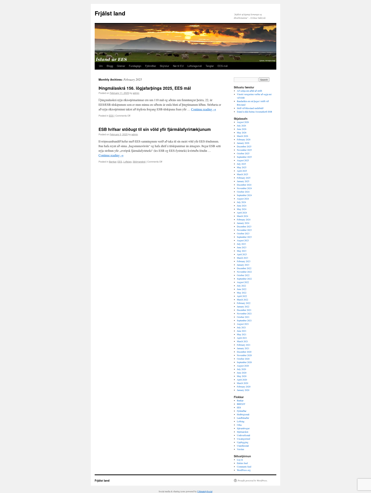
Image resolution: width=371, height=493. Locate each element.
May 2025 (241, 167)
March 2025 (242, 174)
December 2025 (244, 146)
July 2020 (241, 369)
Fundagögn (135, 66)
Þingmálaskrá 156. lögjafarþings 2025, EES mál (145, 88)
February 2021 (243, 344)
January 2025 (243, 181)
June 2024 (241, 205)
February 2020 (243, 386)
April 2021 (242, 337)
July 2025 (241, 163)
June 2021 (241, 330)
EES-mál (223, 66)
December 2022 (244, 268)
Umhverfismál (243, 435)
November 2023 (244, 229)
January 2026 (243, 142)
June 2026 (241, 128)
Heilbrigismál (243, 414)
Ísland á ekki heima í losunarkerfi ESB (254, 111)
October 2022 (243, 275)
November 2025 (244, 149)
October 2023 (243, 233)
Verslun (240, 449)
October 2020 (243, 358)
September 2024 (244, 195)
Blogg (110, 66)
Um (101, 66)
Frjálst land (110, 13)
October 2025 (243, 153)
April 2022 (242, 296)
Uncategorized (243, 438)
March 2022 (242, 299)
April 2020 (242, 379)
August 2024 (243, 198)
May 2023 (241, 250)
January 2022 (243, 306)
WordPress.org (244, 470)
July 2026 (241, 125)
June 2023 (241, 247)
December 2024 (244, 184)
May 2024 (241, 209)
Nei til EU (178, 66)
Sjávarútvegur (243, 428)
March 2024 (242, 216)
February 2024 (243, 219)
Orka (239, 424)
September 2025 (244, 156)
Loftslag (127, 161)
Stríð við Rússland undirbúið (250, 108)
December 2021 (244, 309)
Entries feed (242, 463)
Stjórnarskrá (139, 161)
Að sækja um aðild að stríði (249, 90)
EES (111, 115)
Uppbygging (242, 442)
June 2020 (241, 372)
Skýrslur (164, 66)
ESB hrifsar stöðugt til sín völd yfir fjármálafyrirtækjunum (155, 129)
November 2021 (244, 313)
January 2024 (243, 222)
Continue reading (203, 109)
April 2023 (242, 254)
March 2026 (242, 135)
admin (136, 93)
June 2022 (241, 289)
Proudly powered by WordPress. (253, 480)
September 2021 (244, 320)
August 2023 (243, 240)
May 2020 (241, 376)
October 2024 (243, 191)
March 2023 (242, 257)
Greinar (121, 66)
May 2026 (241, 132)
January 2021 (243, 348)
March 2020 (242, 383)
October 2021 (243, 316)
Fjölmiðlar (150, 66)
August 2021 (243, 323)
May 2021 (241, 334)
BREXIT (241, 403)
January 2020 (243, 390)
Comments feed (244, 466)
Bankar (112, 161)
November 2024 (244, 188)
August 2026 (243, 122)
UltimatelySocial (204, 491)
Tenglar (210, 66)
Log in (240, 459)
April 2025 (242, 170)
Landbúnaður (243, 417)
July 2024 (241, 202)
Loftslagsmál (194, 66)
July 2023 (241, 243)
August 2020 (243, 365)
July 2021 (241, 327)
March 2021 (242, 341)
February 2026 (243, 139)
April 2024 (242, 212)
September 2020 (244, 362)
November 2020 (244, 355)
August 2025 (243, 160)
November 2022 (244, 271)
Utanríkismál (243, 445)
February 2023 (243, 261)
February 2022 (243, 302)
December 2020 (244, 351)
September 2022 (244, 278)
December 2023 (244, 226)
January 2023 (243, 264)
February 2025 (243, 177)
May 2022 (241, 292)
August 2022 (243, 282)
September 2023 (244, 236)
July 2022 (241, 285)
